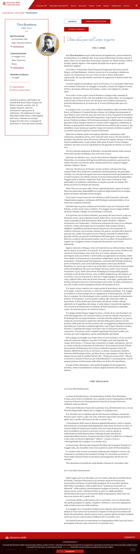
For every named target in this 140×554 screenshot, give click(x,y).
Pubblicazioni (116, 6)
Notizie (91, 6)
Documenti (82, 6)
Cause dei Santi (8, 13)
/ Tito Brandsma (31, 13)
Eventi (99, 6)
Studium (106, 6)
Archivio (127, 6)
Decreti (73, 6)
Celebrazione (18, 46)
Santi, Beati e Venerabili (58, 6)
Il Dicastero (40, 6)
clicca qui (66, 547)
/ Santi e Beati (19, 13)
